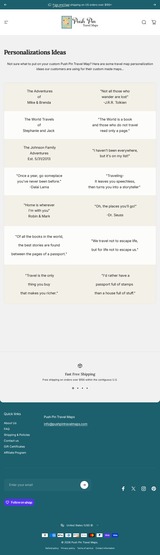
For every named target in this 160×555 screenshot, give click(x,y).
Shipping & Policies (17, 435)
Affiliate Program (15, 452)
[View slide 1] (73, 388)
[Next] (154, 4)
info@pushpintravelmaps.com (65, 424)
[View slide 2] (77, 388)
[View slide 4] (87, 388)
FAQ (7, 429)
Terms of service (85, 548)
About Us (10, 423)
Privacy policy (68, 548)
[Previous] (5, 4)
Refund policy (52, 548)
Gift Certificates (14, 446)
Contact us (11, 440)
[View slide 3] (82, 388)
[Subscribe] (84, 485)
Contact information (105, 548)
